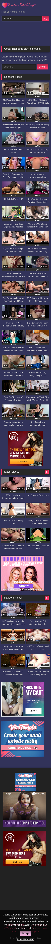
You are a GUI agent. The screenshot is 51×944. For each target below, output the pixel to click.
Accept (25, 933)
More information (25, 939)
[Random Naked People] (20, 5)
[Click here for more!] (22, 590)
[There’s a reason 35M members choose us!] (25, 465)
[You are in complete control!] (24, 826)
